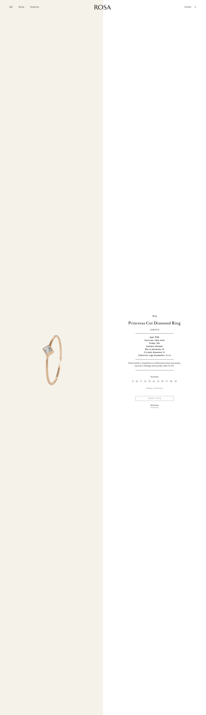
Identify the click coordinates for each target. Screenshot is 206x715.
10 (137, 381)
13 (149, 381)
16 (162, 381)
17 (167, 381)
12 (145, 381)
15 (158, 381)
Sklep (21, 7)
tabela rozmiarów (154, 388)
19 (175, 381)
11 (141, 381)
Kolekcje (34, 7)
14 (154, 381)
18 (171, 381)
